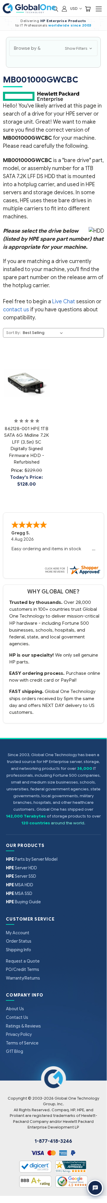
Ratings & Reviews (23, 1026)
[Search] (55, 8)
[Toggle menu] (98, 9)
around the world (67, 823)
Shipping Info (18, 949)
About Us (15, 1008)
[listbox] (44, 332)
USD (74, 8)
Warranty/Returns (23, 978)
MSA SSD (19, 893)
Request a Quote (23, 961)
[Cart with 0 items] (87, 8)
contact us (16, 309)
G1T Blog (14, 1051)
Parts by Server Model (32, 859)
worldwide (59, 25)
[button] (53, 48)
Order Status (18, 941)
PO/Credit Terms (22, 969)
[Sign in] (64, 8)
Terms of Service (22, 1043)
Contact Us (17, 1017)
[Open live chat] (95, 1188)
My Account (17, 932)
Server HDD (21, 868)
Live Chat (63, 301)
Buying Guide (23, 901)
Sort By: (13, 332)
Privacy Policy (19, 1034)
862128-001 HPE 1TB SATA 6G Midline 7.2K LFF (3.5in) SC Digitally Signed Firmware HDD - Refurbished (26, 445)
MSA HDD (19, 885)
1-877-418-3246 (53, 1141)
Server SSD (21, 876)
